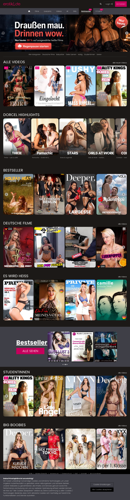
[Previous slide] (3, 33)
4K (67, 11)
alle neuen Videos (120, 63)
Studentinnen (89, 54)
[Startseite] (29, 11)
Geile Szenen (71, 54)
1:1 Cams (99, 10)
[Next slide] (126, 33)
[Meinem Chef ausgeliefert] (59, 347)
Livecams (47, 11)
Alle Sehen (30, 351)
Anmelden (120, 4)
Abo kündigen (95, 473)
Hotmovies (86, 10)
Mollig (80, 54)
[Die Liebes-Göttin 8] (82, 347)
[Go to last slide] (6, 86)
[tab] (62, 364)
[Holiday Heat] (105, 347)
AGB (30, 473)
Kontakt (84, 473)
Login (108, 4)
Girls (74, 11)
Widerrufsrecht (41, 473)
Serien (99, 54)
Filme (37, 11)
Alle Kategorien (35, 54)
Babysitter (60, 54)
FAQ (76, 473)
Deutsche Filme (48, 54)
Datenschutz (67, 473)
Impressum (54, 473)
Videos (59, 11)
